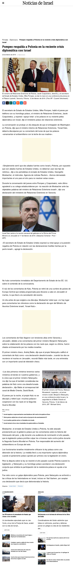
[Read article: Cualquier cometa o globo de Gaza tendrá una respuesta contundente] (6, 544)
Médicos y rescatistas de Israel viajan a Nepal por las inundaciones (21, 535)
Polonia (20, 486)
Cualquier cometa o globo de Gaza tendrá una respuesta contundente (22, 543)
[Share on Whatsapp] (10, 102)
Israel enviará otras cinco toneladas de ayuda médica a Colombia (24, 423)
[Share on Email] (24, 102)
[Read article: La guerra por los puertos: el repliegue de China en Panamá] (42, 554)
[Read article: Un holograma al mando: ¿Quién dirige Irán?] (42, 547)
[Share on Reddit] (17, 102)
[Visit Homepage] (38, 3)
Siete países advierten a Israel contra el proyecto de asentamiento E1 (25, 417)
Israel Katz (12, 486)
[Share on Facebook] (3, 102)
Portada (5, 39)
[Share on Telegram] (14, 102)
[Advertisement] (36, 22)
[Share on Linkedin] (21, 102)
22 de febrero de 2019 (9, 55)
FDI (5, 510)
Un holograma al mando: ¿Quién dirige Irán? (58, 545)
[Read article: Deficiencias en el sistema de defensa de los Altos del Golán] (54, 504)
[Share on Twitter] (7, 102)
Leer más (7, 530)
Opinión (42, 510)
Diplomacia (14, 39)
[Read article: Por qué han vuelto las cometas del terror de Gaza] (42, 540)
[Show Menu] (3, 3)
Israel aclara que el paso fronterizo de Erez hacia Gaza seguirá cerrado (23, 557)
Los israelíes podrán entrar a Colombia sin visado (19, 420)
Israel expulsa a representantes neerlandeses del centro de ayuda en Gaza (27, 414)
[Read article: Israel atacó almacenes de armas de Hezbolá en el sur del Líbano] (6, 551)
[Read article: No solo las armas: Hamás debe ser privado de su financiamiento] (42, 561)
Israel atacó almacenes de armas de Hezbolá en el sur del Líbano (21, 550)
